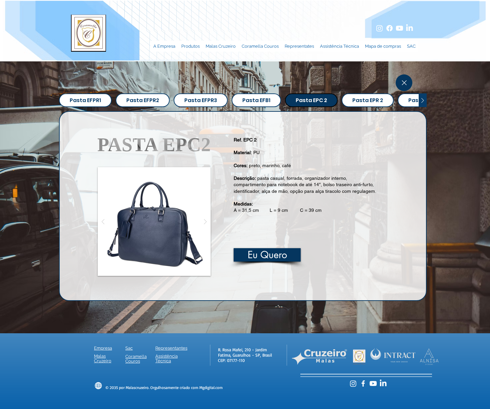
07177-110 (236, 360)
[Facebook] (389, 28)
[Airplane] (98, 385)
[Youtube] (399, 28)
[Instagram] (379, 28)
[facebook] (363, 383)
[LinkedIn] (409, 28)
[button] (154, 221)
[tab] (85, 100)
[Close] (404, 82)
